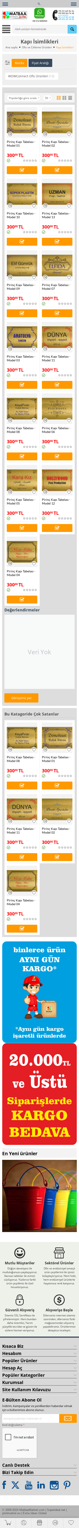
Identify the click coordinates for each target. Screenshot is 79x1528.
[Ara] (72, 29)
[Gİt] (68, 1418)
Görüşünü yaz (21, 698)
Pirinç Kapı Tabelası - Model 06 (56, 430)
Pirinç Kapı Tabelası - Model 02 (56, 143)
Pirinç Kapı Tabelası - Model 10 (21, 215)
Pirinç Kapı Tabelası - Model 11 (56, 358)
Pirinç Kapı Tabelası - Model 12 (56, 501)
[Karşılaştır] (10, 134)
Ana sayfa (11, 47)
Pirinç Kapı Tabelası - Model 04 (21, 573)
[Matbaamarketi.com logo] (14, 15)
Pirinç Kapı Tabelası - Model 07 (56, 286)
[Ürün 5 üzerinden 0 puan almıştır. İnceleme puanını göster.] (30, 160)
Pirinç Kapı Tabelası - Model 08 (21, 430)
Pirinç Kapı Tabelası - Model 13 (56, 215)
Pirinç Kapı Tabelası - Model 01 (21, 143)
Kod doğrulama (12, 1425)
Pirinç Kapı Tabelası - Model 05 (21, 501)
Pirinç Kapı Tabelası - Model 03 (21, 358)
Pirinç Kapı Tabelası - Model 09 (21, 286)
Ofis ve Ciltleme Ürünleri (37, 47)
